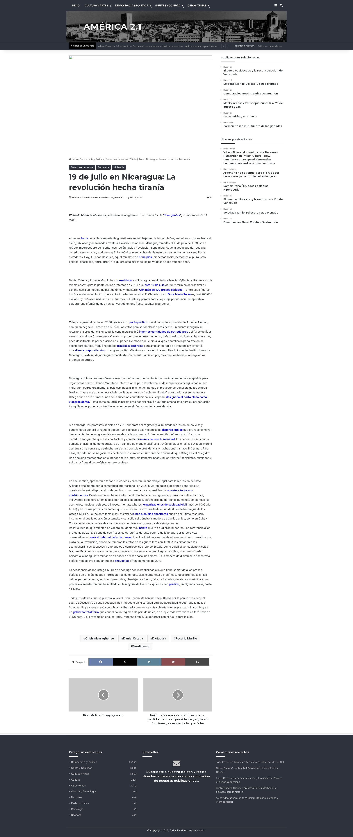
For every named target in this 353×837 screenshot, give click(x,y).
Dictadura (103, 167)
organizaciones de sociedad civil (165, 504)
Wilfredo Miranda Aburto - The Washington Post (97, 197)
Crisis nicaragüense (99, 638)
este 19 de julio (155, 285)
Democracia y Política (92, 159)
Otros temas (78, 785)
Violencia (119, 167)
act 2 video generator (228, 797)
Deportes (76, 797)
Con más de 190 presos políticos (160, 289)
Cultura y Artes (80, 773)
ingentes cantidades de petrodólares (163, 331)
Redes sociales (80, 803)
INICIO (76, 5)
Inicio (74, 159)
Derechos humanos (117, 159)
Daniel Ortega (133, 638)
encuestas (122, 560)
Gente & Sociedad (167, 5)
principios (146, 257)
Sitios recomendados (270, 46)
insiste (142, 528)
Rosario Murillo (186, 638)
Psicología (77, 809)
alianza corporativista (89, 350)
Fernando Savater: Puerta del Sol (265, 762)
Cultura (75, 779)
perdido (174, 584)
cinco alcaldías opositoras (150, 514)
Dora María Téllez (179, 294)
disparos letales (172, 429)
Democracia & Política (131, 5)
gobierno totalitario (86, 612)
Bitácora (76, 814)
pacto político (138, 322)
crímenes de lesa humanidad (156, 439)
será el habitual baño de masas (110, 537)
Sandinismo (141, 646)
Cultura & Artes (96, 5)
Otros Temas (197, 5)
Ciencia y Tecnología (83, 791)
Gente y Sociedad (81, 767)
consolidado (124, 280)
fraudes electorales (130, 345)
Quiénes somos (244, 46)
